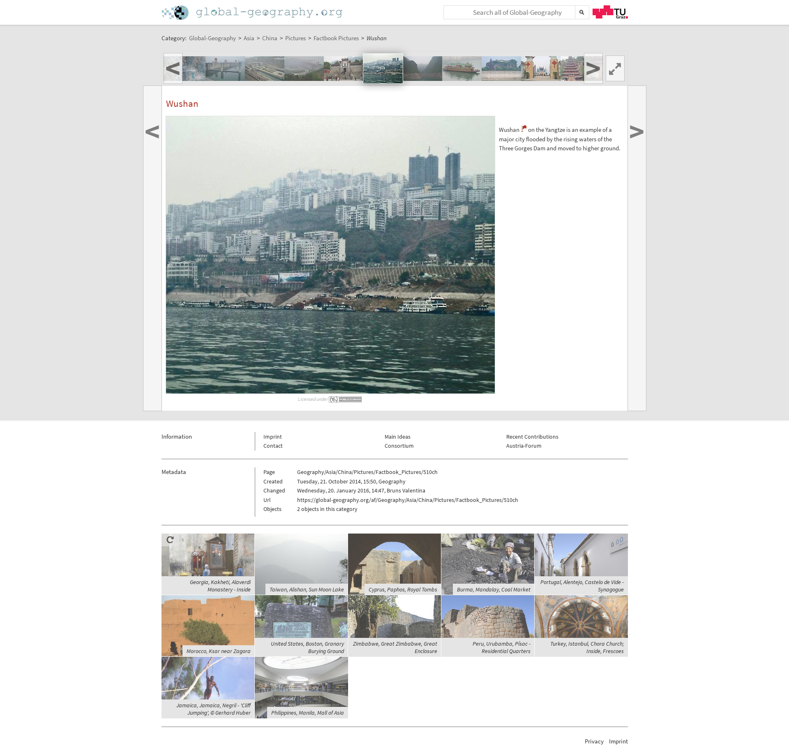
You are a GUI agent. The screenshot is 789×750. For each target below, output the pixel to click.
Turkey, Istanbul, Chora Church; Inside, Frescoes (587, 647)
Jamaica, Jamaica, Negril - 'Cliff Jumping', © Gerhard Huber (213, 709)
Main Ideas (398, 436)
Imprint (272, 436)
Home (252, 12)
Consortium (399, 445)
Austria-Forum (524, 445)
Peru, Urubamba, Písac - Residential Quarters (502, 647)
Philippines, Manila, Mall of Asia (307, 712)
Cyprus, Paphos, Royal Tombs (403, 589)
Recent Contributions (532, 436)
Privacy (594, 741)
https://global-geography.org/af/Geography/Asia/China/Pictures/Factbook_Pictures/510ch (407, 500)
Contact (273, 445)
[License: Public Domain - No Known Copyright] (345, 399)
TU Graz (610, 11)
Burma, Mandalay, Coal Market (494, 589)
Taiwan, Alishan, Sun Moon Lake (307, 589)
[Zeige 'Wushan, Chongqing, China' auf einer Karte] (524, 128)
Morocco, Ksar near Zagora (219, 651)
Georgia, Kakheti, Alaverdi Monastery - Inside (220, 585)
